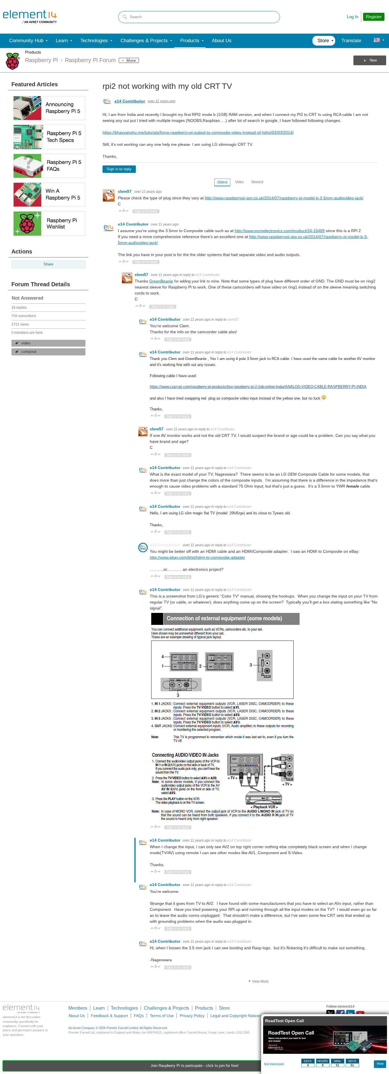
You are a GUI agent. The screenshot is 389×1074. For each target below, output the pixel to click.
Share (48, 264)
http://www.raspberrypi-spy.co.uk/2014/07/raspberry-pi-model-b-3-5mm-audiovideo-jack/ (284, 198)
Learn (99, 1008)
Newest (257, 182)
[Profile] (376, 41)
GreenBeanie (161, 281)
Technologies (124, 1008)
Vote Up (120, 211)
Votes (239, 182)
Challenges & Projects (166, 1008)
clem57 (125, 191)
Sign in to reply (119, 169)
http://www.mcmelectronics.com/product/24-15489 (280, 230)
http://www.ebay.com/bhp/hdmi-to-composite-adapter (197, 557)
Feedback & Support (109, 1015)
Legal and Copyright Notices (235, 1015)
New (373, 60)
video (25, 343)
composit (28, 352)
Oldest (222, 182)
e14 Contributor (129, 101)
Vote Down (127, 211)
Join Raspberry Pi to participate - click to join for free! (195, 1066)
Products (33, 52)
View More (260, 981)
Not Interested (274, 1064)
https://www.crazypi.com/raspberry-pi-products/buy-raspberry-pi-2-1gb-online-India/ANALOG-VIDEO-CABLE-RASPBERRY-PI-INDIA (258, 386)
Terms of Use (162, 1015)
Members (77, 1008)
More (131, 60)
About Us (76, 1015)
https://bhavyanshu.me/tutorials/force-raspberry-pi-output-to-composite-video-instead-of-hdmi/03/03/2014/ (198, 132)
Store (224, 1008)
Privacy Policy (192, 1015)
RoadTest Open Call (284, 1020)
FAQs (139, 1015)
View (380, 1063)
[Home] (30, 17)
